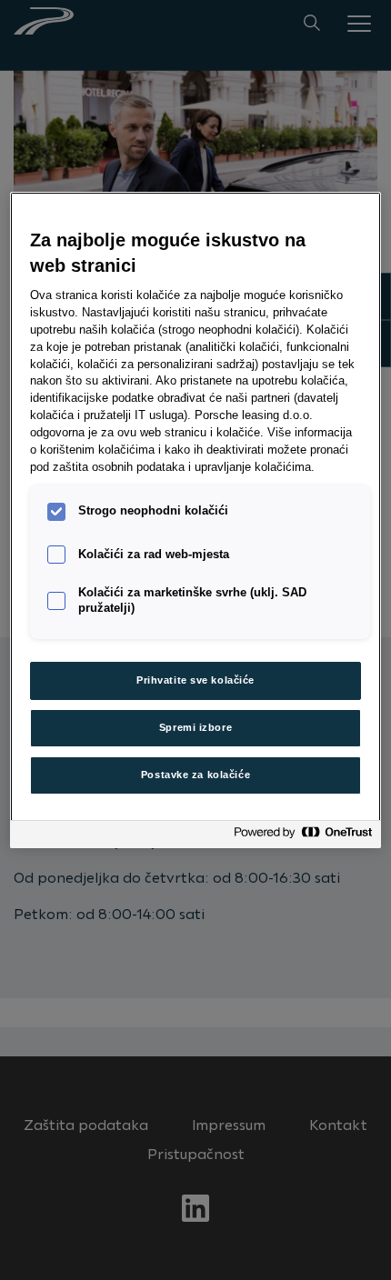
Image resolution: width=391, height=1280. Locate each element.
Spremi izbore (195, 727)
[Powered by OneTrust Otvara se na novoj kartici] (303, 836)
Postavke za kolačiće (195, 774)
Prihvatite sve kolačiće (195, 680)
